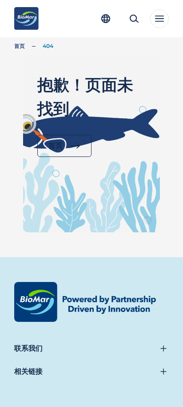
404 (48, 46)
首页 (19, 46)
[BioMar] (26, 18)
